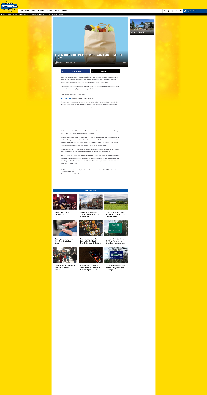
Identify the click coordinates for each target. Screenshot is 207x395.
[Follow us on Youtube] (181, 11)
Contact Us (65, 11)
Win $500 (61, 14)
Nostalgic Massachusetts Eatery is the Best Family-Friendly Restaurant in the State (90, 241)
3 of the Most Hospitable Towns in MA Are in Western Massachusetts (89, 214)
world (72, 171)
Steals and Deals (23, 14)
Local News (75, 173)
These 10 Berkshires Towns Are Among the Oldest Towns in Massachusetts (115, 214)
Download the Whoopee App (38, 14)
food (95, 169)
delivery (91, 169)
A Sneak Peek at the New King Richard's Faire (140, 31)
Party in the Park (12, 14)
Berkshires (76, 169)
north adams (107, 169)
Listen (33, 11)
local (98, 169)
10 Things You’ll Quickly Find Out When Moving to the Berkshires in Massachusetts (115, 241)
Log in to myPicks (66, 98)
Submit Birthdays (52, 14)
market (102, 169)
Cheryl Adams (61, 62)
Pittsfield (63, 171)
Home (21, 11)
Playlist (57, 11)
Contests (49, 11)
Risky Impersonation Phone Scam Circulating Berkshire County (64, 241)
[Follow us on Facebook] (173, 11)
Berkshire (70, 169)
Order (116, 169)
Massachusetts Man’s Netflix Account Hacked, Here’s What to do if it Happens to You (90, 268)
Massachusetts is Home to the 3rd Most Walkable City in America (65, 268)
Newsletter (41, 11)
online (113, 169)
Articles (70, 173)
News (79, 173)
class (82, 169)
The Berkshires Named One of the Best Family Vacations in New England (116, 268)
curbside (86, 169)
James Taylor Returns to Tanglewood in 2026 (63, 213)
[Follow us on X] (177, 11)
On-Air (27, 11)
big (80, 169)
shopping (68, 171)
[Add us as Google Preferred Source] (169, 11)
